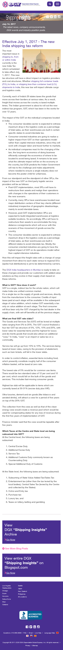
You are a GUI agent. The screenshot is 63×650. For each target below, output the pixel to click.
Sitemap (35, 645)
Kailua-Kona (6, 599)
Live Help (38, 633)
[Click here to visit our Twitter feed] (51, 17)
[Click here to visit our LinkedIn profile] (55, 17)
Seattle (20, 586)
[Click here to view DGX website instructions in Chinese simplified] (57, 633)
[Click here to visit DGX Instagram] (59, 17)
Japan (20, 588)
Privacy (27, 645)
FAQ (24, 633)
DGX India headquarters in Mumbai (24, 269)
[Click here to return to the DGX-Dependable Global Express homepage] (21, 4)
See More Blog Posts (16, 548)
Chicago (5, 591)
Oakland (5, 604)
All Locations (22, 597)
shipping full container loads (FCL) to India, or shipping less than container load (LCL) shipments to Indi (30, 84)
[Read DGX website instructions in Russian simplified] (31, 636)
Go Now (10, 539)
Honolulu (5, 596)
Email (31, 633)
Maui (4, 602)
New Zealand (22, 591)
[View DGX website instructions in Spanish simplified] (35, 636)
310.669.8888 (16, 633)
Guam (4, 593)
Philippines (21, 594)
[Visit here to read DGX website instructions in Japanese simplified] (27, 636)
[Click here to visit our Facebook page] (47, 17)
